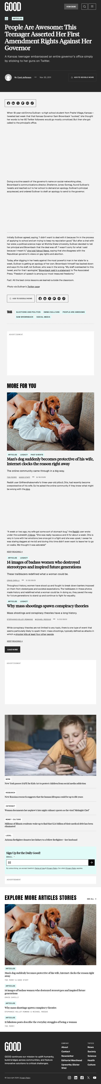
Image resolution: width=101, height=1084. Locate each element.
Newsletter (67, 1056)
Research (10, 792)
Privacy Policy (52, 868)
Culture (91, 1064)
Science (92, 1056)
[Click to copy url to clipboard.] (32, 103)
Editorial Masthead (71, 1060)
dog (27, 489)
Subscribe (71, 7)
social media (43, 317)
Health (91, 1060)
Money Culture (13, 819)
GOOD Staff (24, 477)
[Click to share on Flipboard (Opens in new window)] (22, 103)
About (64, 1047)
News (91, 1047)
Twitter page (33, 286)
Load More (12, 649)
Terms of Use (40, 868)
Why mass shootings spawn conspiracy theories (48, 605)
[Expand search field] (85, 7)
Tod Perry (12, 477)
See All (90, 899)
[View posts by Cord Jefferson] (8, 77)
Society (92, 1051)
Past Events (37, 455)
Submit (93, 863)
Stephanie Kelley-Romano (20, 619)
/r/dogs (31, 534)
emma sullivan (52, 312)
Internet (10, 806)
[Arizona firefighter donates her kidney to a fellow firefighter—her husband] (50, 836)
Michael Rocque (43, 619)
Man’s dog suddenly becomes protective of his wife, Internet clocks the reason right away (50, 461)
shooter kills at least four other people (34, 634)
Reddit (75, 531)
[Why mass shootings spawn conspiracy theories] (50, 1007)
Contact (65, 1051)
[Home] (6, 18)
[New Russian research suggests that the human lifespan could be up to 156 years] (50, 793)
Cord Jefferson (24, 77)
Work (8, 779)
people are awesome (74, 312)
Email (10, 857)
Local (9, 835)
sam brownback (24, 317)
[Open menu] (92, 7)
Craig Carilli (13, 580)
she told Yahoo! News (38, 250)
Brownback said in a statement (54, 270)
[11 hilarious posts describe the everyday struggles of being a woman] (50, 1022)
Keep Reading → (15, 552)
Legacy (24, 455)
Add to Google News (84, 77)
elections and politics (28, 312)
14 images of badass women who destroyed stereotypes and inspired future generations (44, 564)
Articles (17, 18)
